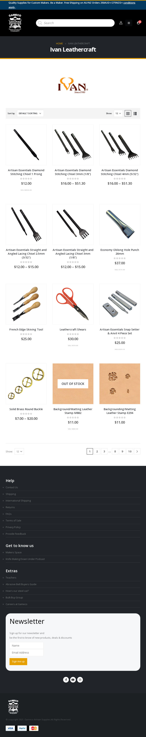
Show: (109, 113)
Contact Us (12, 487)
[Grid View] (128, 113)
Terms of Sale (13, 520)
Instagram (80, 680)
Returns (10, 507)
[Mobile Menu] (128, 23)
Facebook (66, 680)
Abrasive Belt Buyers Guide (21, 584)
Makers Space (14, 552)
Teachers (11, 577)
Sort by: (11, 113)
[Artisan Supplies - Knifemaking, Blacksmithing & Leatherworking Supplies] (15, 23)
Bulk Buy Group (14, 597)
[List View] (135, 113)
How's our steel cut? (17, 591)
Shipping (11, 494)
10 (130, 451)
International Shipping (18, 500)
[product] (26, 145)
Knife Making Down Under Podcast (25, 559)
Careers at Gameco (16, 604)
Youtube (73, 680)
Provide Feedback (16, 533)
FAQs (9, 514)
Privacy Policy (13, 527)
